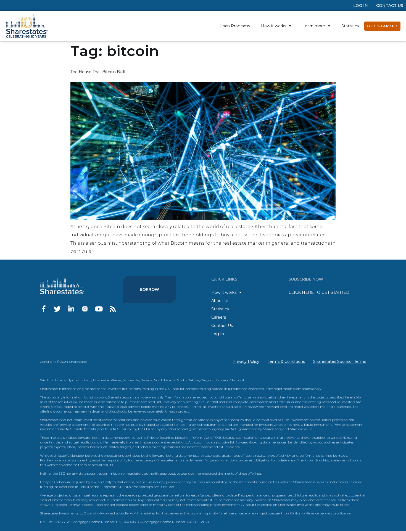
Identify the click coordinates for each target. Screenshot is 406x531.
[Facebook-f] (43, 308)
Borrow (149, 289)
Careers (218, 317)
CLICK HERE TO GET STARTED (319, 292)
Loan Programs (235, 25)
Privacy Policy (246, 361)
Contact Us (389, 5)
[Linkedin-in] (71, 308)
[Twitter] (57, 308)
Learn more (313, 25)
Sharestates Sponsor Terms (339, 361)
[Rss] (112, 308)
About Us (220, 300)
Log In (360, 5)
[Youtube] (98, 308)
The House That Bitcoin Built (98, 71)
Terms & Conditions (286, 361)
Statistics (350, 25)
